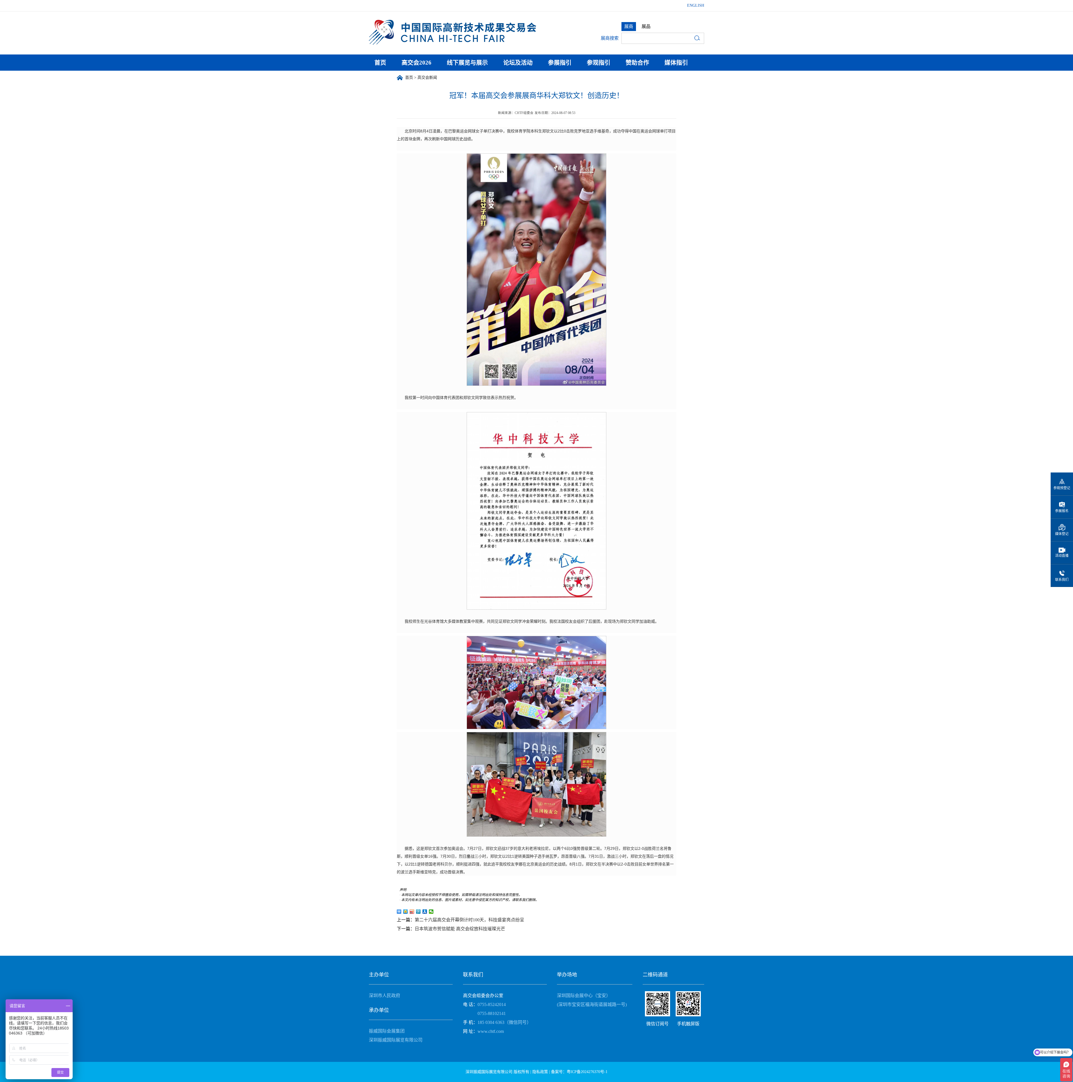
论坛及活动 (518, 62)
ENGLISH (695, 5)
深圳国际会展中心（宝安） (584, 995)
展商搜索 (610, 38)
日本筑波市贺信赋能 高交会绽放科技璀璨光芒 (460, 928)
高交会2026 (416, 62)
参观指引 (598, 62)
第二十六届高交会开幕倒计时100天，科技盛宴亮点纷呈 (469, 919)
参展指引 (559, 62)
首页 (380, 62)
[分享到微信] (431, 911)
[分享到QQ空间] (405, 911)
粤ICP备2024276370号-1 (587, 1072)
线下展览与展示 (467, 62)
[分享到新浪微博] (412, 911)
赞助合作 (637, 62)
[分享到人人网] (424, 911)
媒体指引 (676, 62)
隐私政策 (540, 1072)
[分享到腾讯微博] (418, 911)
